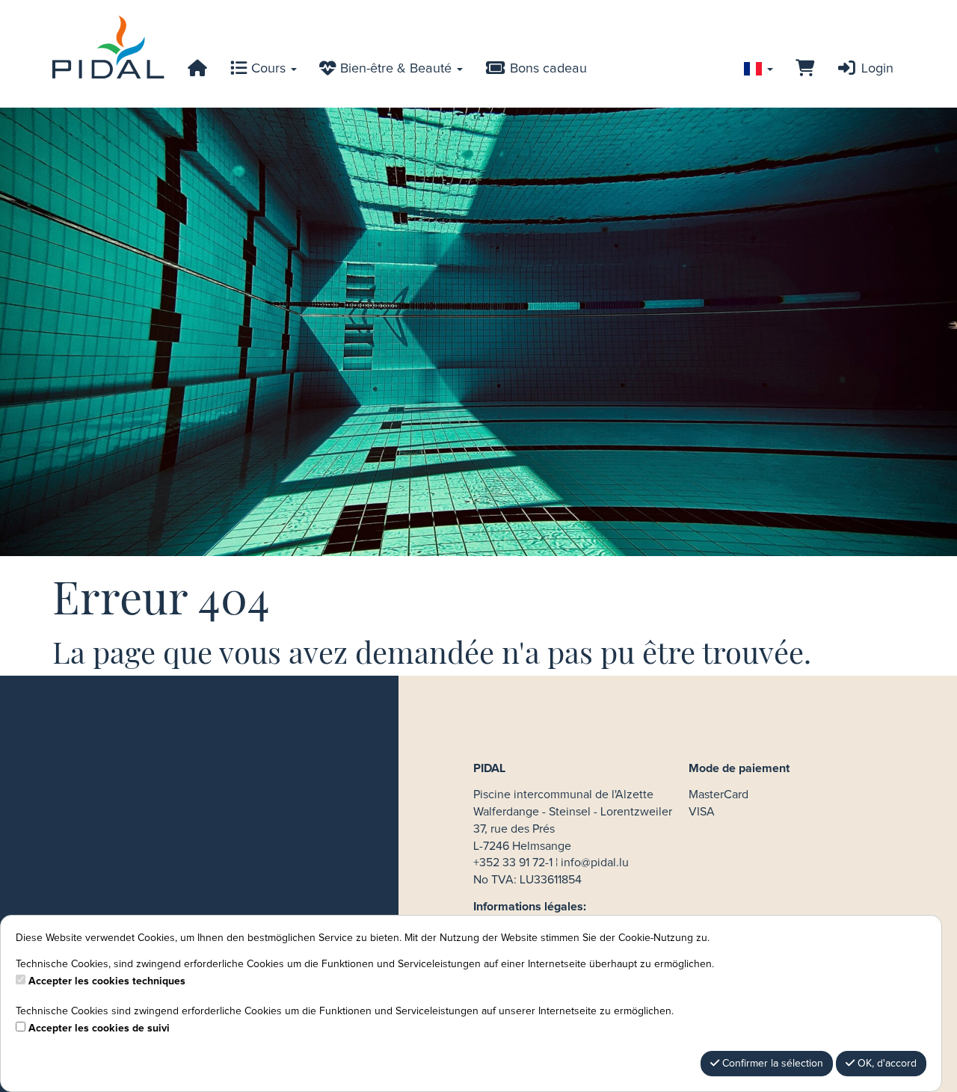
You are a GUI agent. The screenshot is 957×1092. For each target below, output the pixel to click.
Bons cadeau (546, 68)
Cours (268, 68)
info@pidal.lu (595, 863)
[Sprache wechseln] (758, 68)
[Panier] (804, 68)
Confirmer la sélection (771, 1063)
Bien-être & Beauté (395, 68)
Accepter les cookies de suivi (99, 1028)
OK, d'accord (886, 1063)
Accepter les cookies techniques (106, 981)
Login (875, 68)
